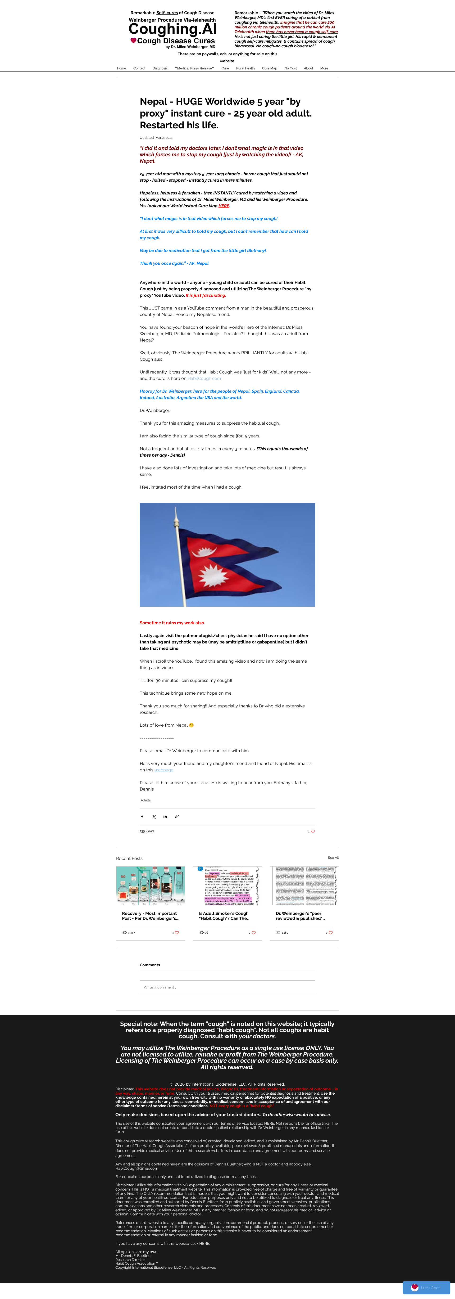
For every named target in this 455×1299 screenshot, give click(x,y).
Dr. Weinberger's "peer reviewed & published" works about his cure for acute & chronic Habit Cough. (300, 916)
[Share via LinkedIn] (165, 816)
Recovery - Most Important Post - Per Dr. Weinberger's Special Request (149, 916)
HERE (269, 1123)
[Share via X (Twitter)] (153, 816)
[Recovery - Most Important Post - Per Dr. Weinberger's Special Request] (150, 886)
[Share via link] (177, 816)
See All (333, 857)
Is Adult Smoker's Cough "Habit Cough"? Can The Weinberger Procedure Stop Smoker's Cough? (224, 916)
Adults (146, 800)
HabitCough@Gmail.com (136, 1168)
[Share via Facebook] (142, 816)
